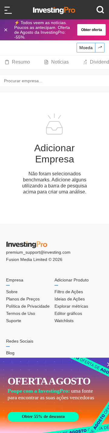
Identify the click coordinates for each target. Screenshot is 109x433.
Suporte (13, 320)
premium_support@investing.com (38, 252)
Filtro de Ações (68, 291)
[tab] (17, 62)
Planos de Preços (23, 299)
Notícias (60, 61)
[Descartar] (6, 30)
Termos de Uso (20, 313)
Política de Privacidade (28, 306)
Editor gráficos (68, 313)
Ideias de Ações (69, 299)
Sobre (12, 291)
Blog (10, 352)
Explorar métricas (71, 306)
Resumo (21, 61)
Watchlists (64, 320)
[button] (57, 29)
